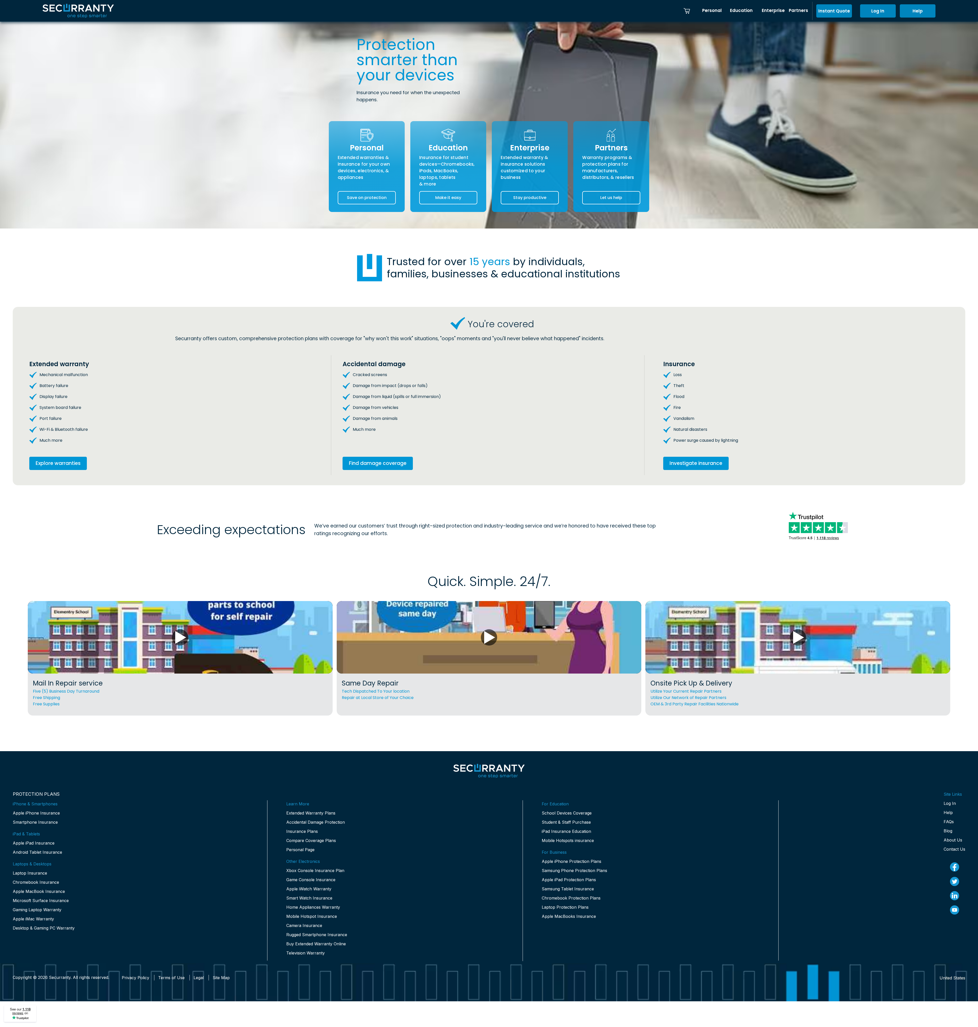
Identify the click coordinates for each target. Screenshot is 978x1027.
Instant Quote (834, 11)
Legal (199, 977)
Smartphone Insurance (35, 822)
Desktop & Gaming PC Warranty (44, 928)
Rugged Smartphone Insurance (316, 934)
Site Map (221, 977)
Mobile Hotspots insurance (568, 840)
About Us (953, 840)
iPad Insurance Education (566, 831)
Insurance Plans (302, 831)
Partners (798, 10)
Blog (948, 830)
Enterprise (773, 10)
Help (918, 11)
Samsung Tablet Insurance (568, 888)
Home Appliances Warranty (313, 907)
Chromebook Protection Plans (571, 898)
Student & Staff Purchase (566, 822)
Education (741, 10)
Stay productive (529, 198)
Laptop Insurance (30, 873)
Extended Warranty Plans (310, 813)
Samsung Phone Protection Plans (574, 870)
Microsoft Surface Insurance (41, 900)
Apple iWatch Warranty (308, 888)
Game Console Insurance (310, 879)
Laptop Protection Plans (565, 907)
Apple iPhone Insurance (36, 813)
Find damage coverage (377, 463)
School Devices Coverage (567, 813)
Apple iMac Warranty (33, 918)
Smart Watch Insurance (309, 898)
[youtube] (954, 910)
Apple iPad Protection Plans (569, 879)
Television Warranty (305, 952)
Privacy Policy (135, 977)
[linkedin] (954, 895)
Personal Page (300, 849)
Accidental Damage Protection (315, 822)
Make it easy (448, 198)
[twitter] (954, 881)
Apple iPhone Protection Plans (571, 861)
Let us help (611, 198)
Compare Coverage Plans (311, 840)
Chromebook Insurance (36, 882)
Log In (877, 11)
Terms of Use (171, 977)
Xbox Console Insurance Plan (315, 870)
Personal (712, 10)
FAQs (949, 821)
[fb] (954, 867)
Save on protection (367, 198)
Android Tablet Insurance (37, 852)
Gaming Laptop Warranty (37, 909)
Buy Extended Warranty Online (316, 943)
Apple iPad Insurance (34, 843)
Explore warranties (58, 463)
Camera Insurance (304, 925)
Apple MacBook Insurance (39, 891)
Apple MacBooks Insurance (569, 916)
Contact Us (954, 849)
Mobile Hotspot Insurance (311, 916)
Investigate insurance (696, 463)
